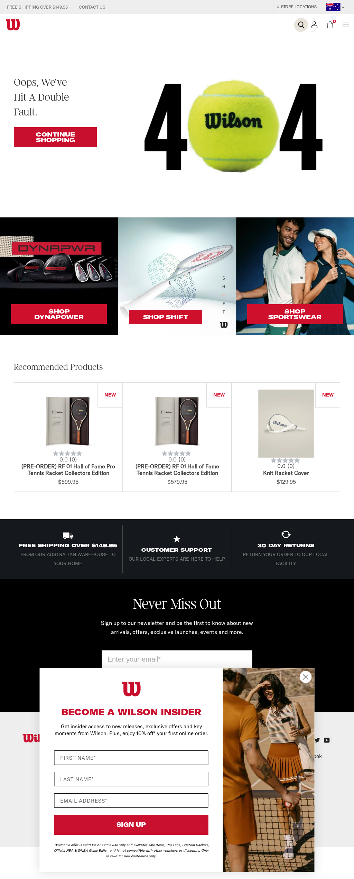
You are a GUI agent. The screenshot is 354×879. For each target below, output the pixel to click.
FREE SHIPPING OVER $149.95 (37, 7)
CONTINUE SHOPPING (55, 137)
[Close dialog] (306, 677)
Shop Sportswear (295, 314)
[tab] (327, 740)
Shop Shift (165, 317)
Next (342, 438)
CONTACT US (92, 7)
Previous (12, 438)
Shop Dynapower (59, 314)
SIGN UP (131, 825)
